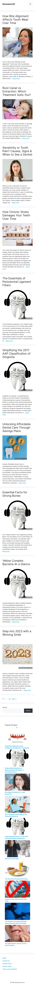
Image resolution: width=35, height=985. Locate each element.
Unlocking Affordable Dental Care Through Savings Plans (16, 427)
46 (10, 699)
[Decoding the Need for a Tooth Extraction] (17, 782)
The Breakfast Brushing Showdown (16, 879)
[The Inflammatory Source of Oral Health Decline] (17, 933)
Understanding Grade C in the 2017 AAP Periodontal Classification (16, 837)
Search (4, 707)
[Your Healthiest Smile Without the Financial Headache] (17, 804)
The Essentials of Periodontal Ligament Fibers (16, 282)
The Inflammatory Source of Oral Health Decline (15, 944)
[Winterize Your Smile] (17, 848)
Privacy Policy (6, 966)
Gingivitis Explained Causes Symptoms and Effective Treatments (17, 747)
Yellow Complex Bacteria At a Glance (16, 562)
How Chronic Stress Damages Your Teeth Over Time (16, 215)
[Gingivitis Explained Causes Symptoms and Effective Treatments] (17, 735)
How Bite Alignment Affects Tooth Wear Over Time (15, 19)
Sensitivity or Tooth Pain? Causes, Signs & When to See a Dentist (17, 151)
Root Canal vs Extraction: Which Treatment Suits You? (16, 91)
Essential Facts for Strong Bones (14, 494)
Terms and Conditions (9, 969)
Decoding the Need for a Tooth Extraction (15, 793)
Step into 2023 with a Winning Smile (16, 632)
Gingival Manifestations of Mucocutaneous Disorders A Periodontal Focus (14, 770)
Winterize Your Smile (11, 858)
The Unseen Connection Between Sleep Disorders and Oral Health (16, 922)
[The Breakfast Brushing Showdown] (17, 868)
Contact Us (6, 961)
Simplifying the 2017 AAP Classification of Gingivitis (16, 353)
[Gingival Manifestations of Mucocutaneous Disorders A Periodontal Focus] (17, 758)
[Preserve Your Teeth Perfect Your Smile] (17, 889)
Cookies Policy (7, 963)
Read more (16, 78)
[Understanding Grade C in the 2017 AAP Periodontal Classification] (17, 826)
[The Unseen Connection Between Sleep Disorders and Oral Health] (17, 911)
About (4, 958)
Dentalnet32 (8, 4)
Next (14, 699)
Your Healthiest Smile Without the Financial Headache (16, 815)
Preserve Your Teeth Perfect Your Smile (16, 900)
